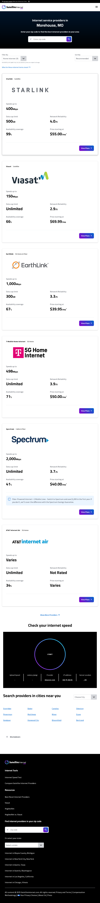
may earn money (8, 1)
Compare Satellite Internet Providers (20, 783)
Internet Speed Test (13, 777)
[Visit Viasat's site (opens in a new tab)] (30, 185)
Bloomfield (56, 720)
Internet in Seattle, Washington (18, 870)
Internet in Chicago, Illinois (16, 882)
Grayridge (7, 708)
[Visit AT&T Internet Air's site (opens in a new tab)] (30, 548)
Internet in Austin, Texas (15, 865)
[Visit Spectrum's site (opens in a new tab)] (30, 447)
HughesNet (9, 808)
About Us (42, 895)
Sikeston (80, 708)
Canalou (55, 708)
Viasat (7, 803)
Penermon (7, 714)
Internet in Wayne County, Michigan (20, 853)
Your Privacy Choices (28, 895)
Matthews (32, 714)
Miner (54, 714)
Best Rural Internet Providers (17, 797)
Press (49, 895)
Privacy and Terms (63, 892)
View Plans (85, 148)
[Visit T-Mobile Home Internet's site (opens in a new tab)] (30, 360)
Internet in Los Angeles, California (19, 876)
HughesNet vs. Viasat (13, 814)
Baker (30, 708)
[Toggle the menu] (96, 6)
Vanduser (7, 720)
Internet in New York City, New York (19, 859)
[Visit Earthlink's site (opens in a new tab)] (30, 272)
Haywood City (33, 720)
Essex (78, 714)
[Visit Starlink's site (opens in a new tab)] (30, 97)
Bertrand (80, 720)
